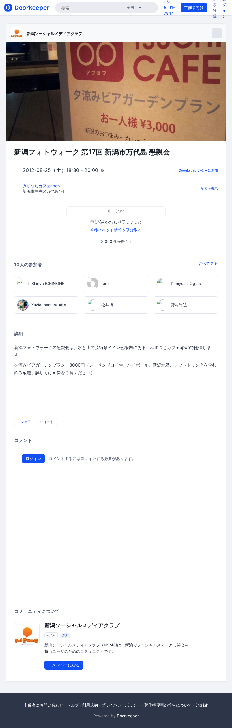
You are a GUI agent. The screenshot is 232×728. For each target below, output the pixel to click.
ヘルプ (73, 705)
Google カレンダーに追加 (198, 170)
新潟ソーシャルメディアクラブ (54, 33)
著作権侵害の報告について (168, 705)
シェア (25, 422)
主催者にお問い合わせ (43, 705)
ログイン (33, 458)
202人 (50, 635)
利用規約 (90, 705)
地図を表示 (209, 188)
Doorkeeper (128, 715)
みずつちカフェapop (42, 185)
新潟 (65, 635)
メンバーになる (65, 664)
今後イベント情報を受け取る (116, 230)
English (201, 705)
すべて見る (208, 263)
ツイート (46, 422)
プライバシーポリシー (121, 705)
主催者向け (194, 7)
